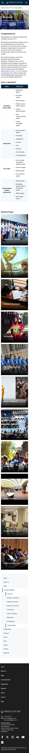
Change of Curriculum (13, 605)
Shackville (6, 653)
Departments (7, 629)
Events (5, 645)
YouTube (23, 737)
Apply (5, 586)
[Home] (10, 711)
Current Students (9, 590)
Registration (10, 617)
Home (5, 578)
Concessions (10, 609)
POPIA (11, 749)
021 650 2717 (7, 716)
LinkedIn (18, 737)
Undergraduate (11, 625)
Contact (6, 649)
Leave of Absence (12, 613)
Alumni (5, 637)
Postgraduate (11, 621)
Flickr (2, 742)
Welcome (10, 594)
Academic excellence (13, 598)
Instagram (12, 737)
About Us (6, 582)
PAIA (14, 749)
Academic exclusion (12, 602)
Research (6, 633)
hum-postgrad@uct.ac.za (10, 720)
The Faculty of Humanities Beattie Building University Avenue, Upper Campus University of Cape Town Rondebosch (9, 728)
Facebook (2, 737)
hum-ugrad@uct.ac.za (10, 718)
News (5, 641)
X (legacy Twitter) (7, 737)
